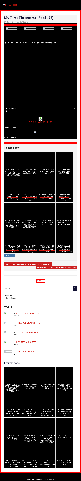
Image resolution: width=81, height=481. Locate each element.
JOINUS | (40, 480)
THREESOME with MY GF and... (28, 323)
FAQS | (34, 480)
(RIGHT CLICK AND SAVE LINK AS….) (40, 122)
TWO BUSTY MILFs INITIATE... (27, 333)
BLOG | (45, 480)
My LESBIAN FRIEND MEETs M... (28, 313)
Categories (8, 295)
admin (19, 22)
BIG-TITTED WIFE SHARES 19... (28, 342)
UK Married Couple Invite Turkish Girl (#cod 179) (56, 268)
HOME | (29, 480)
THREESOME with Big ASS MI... (28, 352)
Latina (25, 22)
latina (12, 255)
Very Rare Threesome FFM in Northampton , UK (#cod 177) (28, 264)
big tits (7, 255)
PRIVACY (51, 480)
